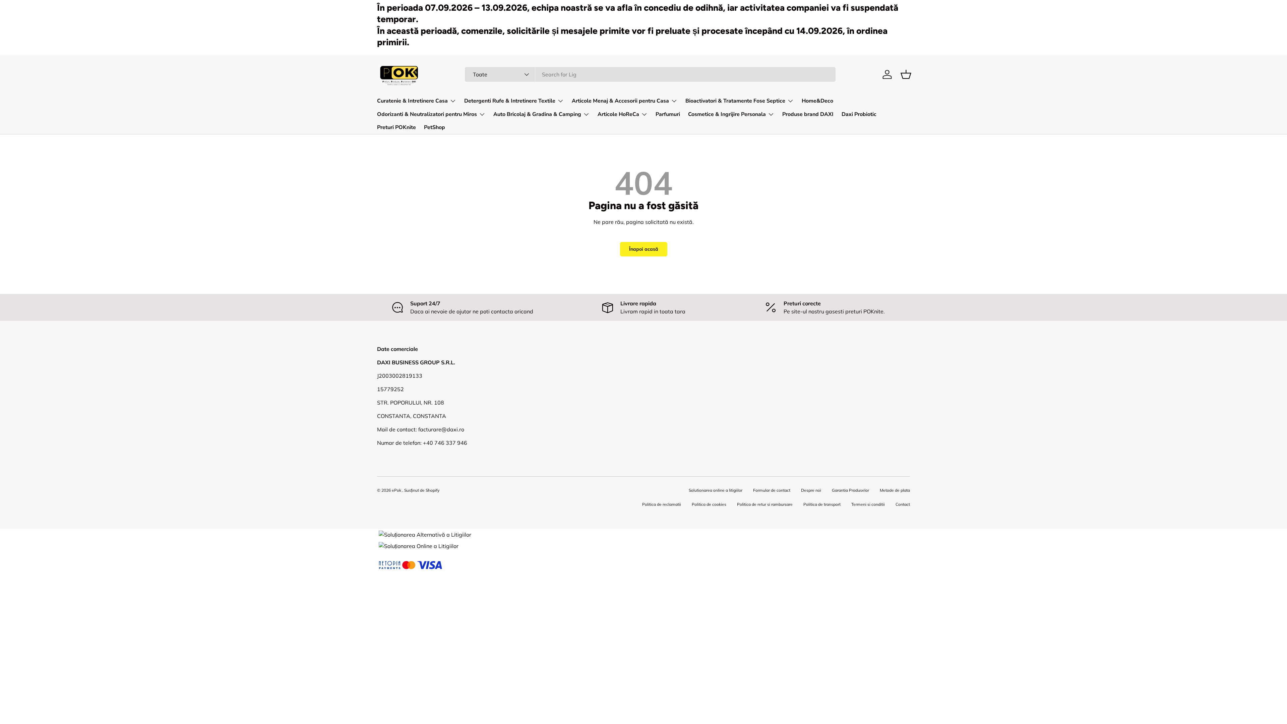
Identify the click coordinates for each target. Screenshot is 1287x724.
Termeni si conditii (868, 504)
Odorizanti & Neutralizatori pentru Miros (427, 114)
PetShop (434, 127)
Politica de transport (822, 504)
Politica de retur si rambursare (765, 504)
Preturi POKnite (396, 127)
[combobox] (650, 74)
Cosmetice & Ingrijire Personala (727, 114)
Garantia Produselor (850, 490)
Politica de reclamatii (661, 504)
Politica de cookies (709, 504)
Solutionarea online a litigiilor (715, 490)
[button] (906, 74)
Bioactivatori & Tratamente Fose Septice (735, 101)
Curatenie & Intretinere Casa (412, 101)
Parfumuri (668, 114)
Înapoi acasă (643, 249)
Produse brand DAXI (808, 114)
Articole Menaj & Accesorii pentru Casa (620, 101)
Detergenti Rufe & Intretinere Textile (509, 101)
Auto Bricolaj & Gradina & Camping (537, 114)
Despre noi (811, 490)
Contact (903, 504)
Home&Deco (817, 101)
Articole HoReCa (618, 114)
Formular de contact (771, 490)
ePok (396, 490)
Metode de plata (895, 490)
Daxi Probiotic (859, 114)
